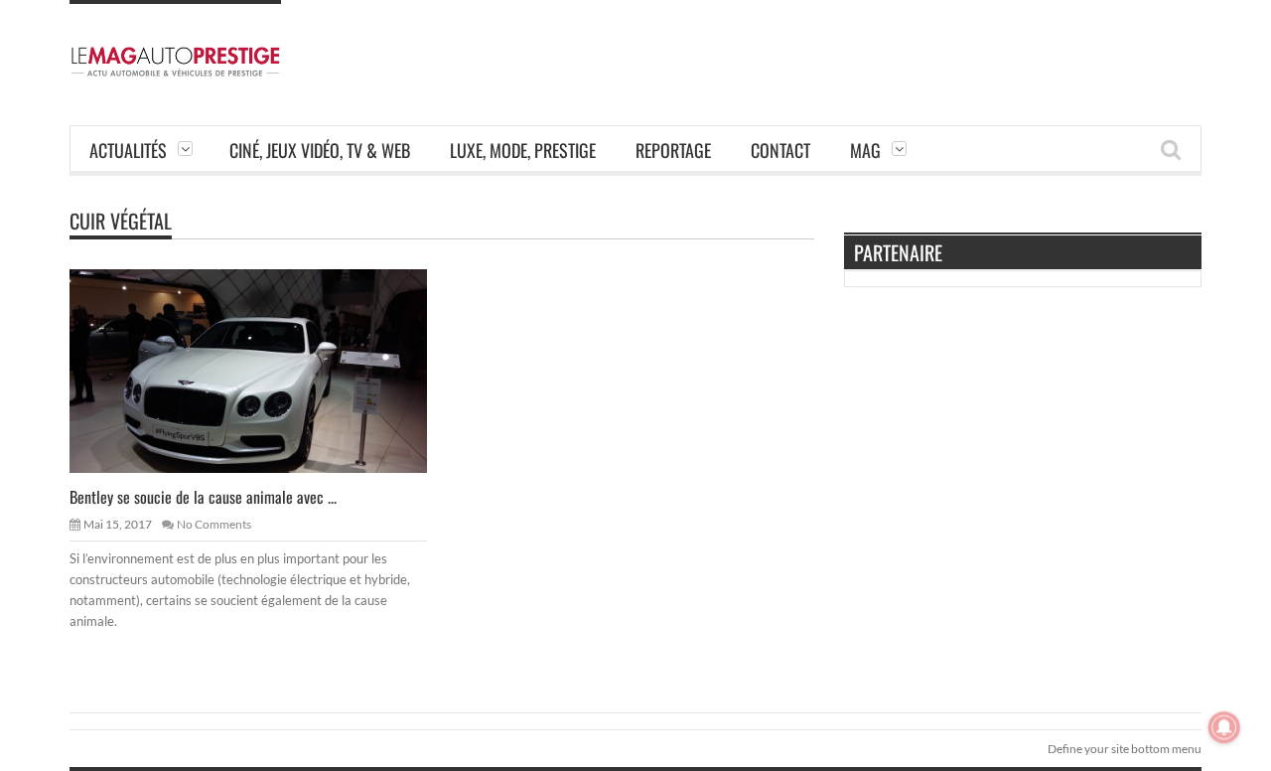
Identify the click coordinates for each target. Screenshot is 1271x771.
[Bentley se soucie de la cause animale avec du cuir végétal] (264, 370)
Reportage (673, 150)
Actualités (128, 150)
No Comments (214, 524)
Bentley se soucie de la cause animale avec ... (203, 497)
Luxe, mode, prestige (523, 150)
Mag (865, 150)
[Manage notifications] (1224, 727)
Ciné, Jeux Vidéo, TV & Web (319, 150)
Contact (780, 150)
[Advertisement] (840, 44)
